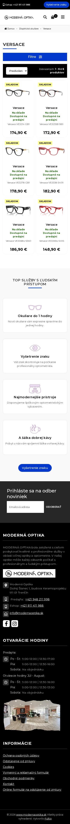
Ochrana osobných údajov (21, 755)
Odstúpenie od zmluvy (19, 761)
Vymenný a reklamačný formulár (26, 772)
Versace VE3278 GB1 (18, 182)
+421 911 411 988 (32, 605)
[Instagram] (14, 623)
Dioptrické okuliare (28, 28)
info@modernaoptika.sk (26, 613)
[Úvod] (19, 17)
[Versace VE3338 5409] (51, 151)
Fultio (48, 818)
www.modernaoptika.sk (31, 814)
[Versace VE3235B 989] (51, 92)
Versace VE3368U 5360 (18, 240)
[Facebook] (6, 623)
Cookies (8, 767)
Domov (11, 28)
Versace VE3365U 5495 (51, 240)
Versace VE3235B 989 (51, 124)
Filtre (32, 57)
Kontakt (8, 784)
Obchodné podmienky (18, 778)
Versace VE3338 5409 (52, 182)
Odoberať (53, 506)
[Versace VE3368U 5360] (18, 209)
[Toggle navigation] (63, 17)
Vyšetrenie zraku (56, 4)
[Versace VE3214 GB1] (18, 92)
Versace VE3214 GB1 (19, 124)
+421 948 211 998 (37, 599)
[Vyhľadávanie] (44, 17)
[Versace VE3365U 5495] (51, 209)
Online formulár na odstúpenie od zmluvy (32, 789)
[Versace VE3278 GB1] (18, 151)
